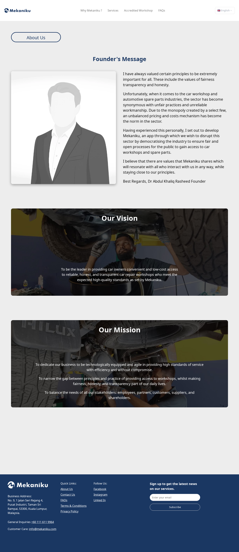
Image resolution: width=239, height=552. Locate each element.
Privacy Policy (69, 511)
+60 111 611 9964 (42, 522)
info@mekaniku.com (42, 529)
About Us (67, 489)
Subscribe (175, 507)
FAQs (64, 500)
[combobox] (225, 10)
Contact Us (68, 495)
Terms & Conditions (74, 506)
